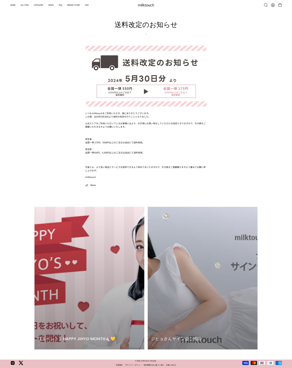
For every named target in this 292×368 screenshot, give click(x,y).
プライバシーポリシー (133, 365)
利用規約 (119, 365)
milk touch (145, 361)
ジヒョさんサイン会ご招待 (176, 338)
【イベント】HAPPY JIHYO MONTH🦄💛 (77, 338)
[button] (38, 5)
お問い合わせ (171, 365)
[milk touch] (146, 5)
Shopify (153, 361)
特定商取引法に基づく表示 (154, 365)
